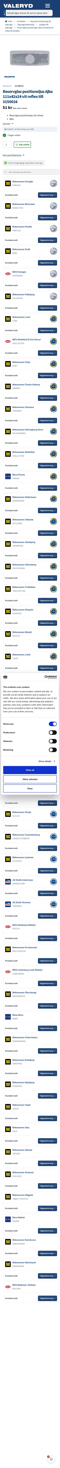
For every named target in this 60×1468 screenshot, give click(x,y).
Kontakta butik (11, 195)
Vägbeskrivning (47, 195)
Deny (30, 788)
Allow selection (30, 779)
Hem (10, 21)
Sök (48, 24)
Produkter (21, 21)
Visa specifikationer (12, 155)
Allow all (30, 770)
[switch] (53, 732)
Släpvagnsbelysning (25, 24)
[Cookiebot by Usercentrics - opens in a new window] (44, 677)
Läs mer (6, 123)
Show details (45, 761)
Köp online (24, 144)
